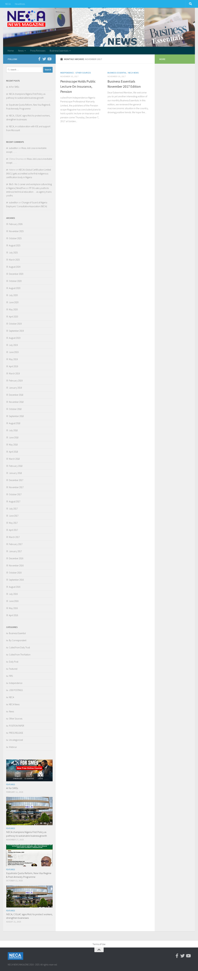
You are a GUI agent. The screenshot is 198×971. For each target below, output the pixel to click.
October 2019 (15, 323)
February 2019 (15, 380)
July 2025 (13, 252)
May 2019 (13, 359)
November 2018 (16, 401)
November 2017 (16, 487)
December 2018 (16, 394)
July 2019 (13, 345)
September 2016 (16, 579)
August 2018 (14, 423)
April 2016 (13, 615)
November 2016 (16, 565)
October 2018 (15, 409)
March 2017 (14, 537)
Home (11, 50)
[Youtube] (49, 59)
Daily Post (13, 661)
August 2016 (14, 586)
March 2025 (14, 259)
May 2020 (13, 309)
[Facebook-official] (39, 59)
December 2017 (16, 480)
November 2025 (16, 231)
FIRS (11, 675)
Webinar (13, 747)
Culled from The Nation (19, 654)
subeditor (13, 148)
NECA (8, 3)
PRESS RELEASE (16, 732)
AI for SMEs (14, 86)
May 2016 (13, 608)
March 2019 (14, 373)
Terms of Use (99, 944)
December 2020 (16, 273)
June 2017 (13, 515)
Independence (67, 72)
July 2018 (13, 430)
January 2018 (15, 473)
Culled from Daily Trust (19, 647)
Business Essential (117, 72)
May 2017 (13, 522)
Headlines (20, 3)
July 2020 (13, 295)
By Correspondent (17, 640)
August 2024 (14, 266)
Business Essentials (59, 50)
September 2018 (16, 416)
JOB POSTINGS (16, 690)
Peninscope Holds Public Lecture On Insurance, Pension (78, 86)
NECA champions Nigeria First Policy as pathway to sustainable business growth (26, 833)
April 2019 (13, 366)
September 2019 (16, 330)
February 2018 (15, 465)
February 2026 (15, 224)
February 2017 (15, 544)
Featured (13, 668)
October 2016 (15, 572)
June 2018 (13, 437)
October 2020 (15, 281)
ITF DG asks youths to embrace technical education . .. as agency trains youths (29, 192)
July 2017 (13, 508)
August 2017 (14, 501)
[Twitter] (44, 59)
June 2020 (13, 302)
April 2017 (13, 529)
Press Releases (37, 50)
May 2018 (13, 444)
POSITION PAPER (16, 725)
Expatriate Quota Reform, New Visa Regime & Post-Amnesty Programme (28, 875)
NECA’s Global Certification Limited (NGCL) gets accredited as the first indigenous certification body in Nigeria (28, 173)
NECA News (133, 72)
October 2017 (15, 494)
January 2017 (15, 551)
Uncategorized (16, 739)
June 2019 (13, 352)
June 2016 (13, 601)
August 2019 (14, 337)
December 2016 (16, 558)
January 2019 (15, 387)
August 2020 (14, 288)
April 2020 (13, 316)
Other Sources (83, 72)
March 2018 (14, 458)
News (21, 50)
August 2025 (14, 245)
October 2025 (15, 238)
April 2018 (13, 451)
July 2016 (13, 593)
